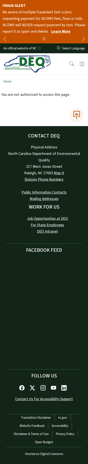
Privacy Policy (65, 434)
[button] (69, 64)
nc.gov (62, 417)
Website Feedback (32, 425)
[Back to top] (77, 115)
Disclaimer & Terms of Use (31, 434)
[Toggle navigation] (82, 64)
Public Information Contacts (44, 192)
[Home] (27, 58)
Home (7, 81)
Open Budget (44, 442)
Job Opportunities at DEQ (47, 218)
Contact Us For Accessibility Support (44, 399)
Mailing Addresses (44, 198)
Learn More (60, 31)
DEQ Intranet (47, 231)
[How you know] (39, 48)
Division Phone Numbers (44, 179)
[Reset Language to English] (58, 48)
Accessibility (60, 425)
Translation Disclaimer (36, 417)
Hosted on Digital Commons (44, 454)
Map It (59, 173)
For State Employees (47, 225)
